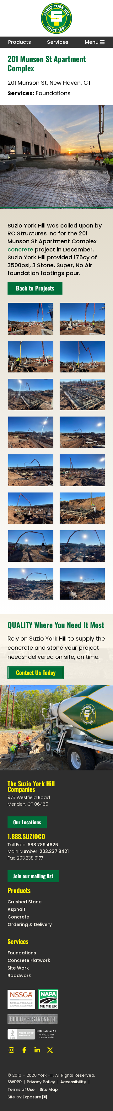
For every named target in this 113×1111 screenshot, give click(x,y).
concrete (20, 249)
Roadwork (19, 975)
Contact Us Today (36, 672)
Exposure (35, 1097)
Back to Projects (35, 288)
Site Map (49, 1089)
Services (57, 42)
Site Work (18, 968)
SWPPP (15, 1082)
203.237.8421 (54, 851)
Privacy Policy (41, 1082)
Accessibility (73, 1082)
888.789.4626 (43, 845)
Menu (92, 42)
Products (19, 42)
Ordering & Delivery (30, 924)
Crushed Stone (24, 902)
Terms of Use (21, 1089)
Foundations (22, 953)
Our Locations (27, 822)
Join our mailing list (33, 876)
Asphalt (16, 909)
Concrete (18, 917)
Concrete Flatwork (29, 960)
